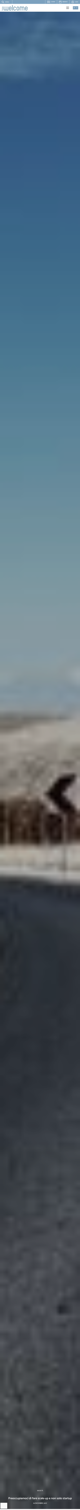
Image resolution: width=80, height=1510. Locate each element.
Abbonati (65, 2)
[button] (4, 2)
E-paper (52, 2)
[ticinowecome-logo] (15, 8)
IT (74, 8)
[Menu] (67, 7)
